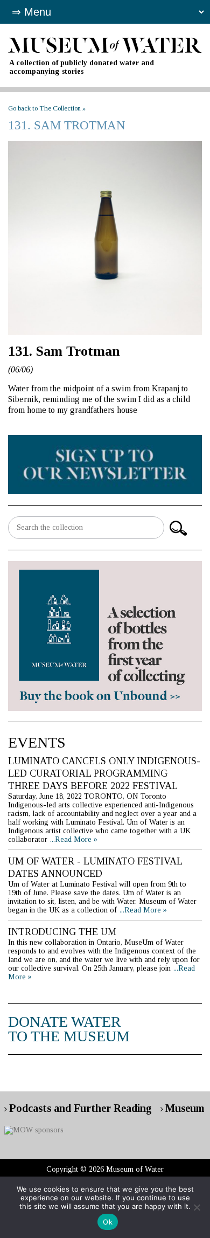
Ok (108, 1222)
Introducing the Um (62, 931)
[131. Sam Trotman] (104, 238)
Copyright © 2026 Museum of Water (105, 1169)
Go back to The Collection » (47, 108)
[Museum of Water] (105, 44)
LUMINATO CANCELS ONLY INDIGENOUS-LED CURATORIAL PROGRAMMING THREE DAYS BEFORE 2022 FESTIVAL (104, 773)
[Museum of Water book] (104, 464)
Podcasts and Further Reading (80, 1108)
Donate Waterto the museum (69, 1029)
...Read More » (73, 839)
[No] (196, 1207)
